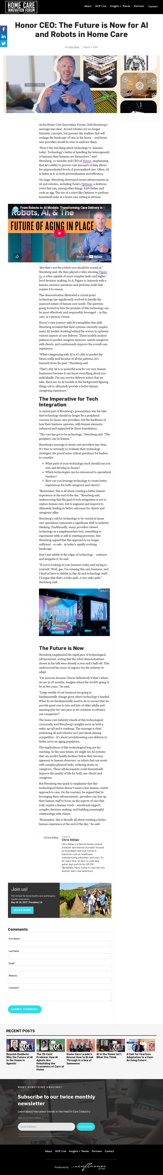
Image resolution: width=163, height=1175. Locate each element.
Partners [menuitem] (139, 6)
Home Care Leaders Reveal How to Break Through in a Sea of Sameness (80, 1059)
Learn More (22, 910)
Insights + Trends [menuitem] (120, 6)
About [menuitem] (88, 6)
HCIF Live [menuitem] (100, 6)
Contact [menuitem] (153, 6)
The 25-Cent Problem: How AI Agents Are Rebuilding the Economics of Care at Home (50, 1062)
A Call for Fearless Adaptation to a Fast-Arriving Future (140, 1057)
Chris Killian (73, 47)
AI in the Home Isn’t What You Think (108, 1056)
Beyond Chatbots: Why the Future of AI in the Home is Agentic (19, 1059)
